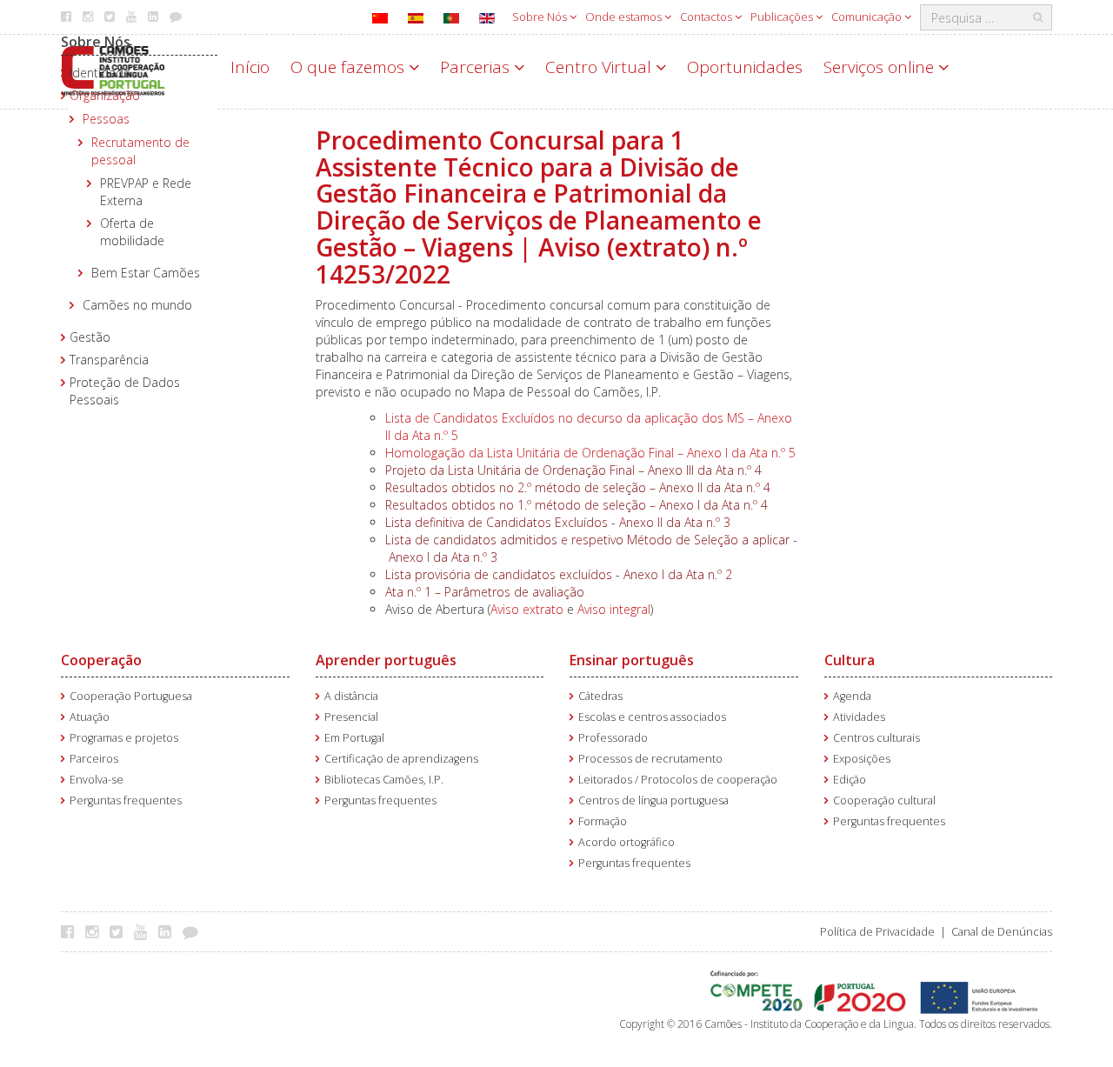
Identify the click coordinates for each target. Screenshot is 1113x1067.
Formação (602, 821)
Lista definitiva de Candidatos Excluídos (496, 522)
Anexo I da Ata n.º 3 (443, 557)
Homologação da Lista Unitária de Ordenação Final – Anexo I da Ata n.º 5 (590, 452)
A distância (351, 696)
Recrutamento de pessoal (140, 151)
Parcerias (477, 67)
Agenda (852, 696)
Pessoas (106, 118)
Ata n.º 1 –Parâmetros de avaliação (484, 592)
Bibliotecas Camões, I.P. (383, 779)
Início (250, 67)
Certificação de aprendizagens (401, 758)
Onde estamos (624, 16)
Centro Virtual (600, 67)
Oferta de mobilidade (132, 232)
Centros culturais (876, 737)
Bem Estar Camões (145, 272)
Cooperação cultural (884, 800)
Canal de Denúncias (1001, 931)
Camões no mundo (137, 305)
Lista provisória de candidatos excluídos (498, 574)
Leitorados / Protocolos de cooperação (677, 779)
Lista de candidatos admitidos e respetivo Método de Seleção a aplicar (587, 539)
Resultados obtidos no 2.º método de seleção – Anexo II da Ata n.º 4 (577, 487)
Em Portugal (354, 737)
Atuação (90, 717)
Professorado (613, 737)
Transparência (109, 359)
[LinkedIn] (169, 931)
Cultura (849, 660)
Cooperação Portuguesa (131, 696)
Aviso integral (613, 609)
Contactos (707, 16)
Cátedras (600, 696)
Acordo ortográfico (626, 842)
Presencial (351, 717)
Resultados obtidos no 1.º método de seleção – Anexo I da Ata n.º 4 (576, 505)
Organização (105, 95)
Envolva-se (96, 779)
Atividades (859, 717)
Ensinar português (632, 660)
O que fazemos (349, 67)
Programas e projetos (124, 737)
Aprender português (386, 660)
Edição (849, 779)
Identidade (100, 72)
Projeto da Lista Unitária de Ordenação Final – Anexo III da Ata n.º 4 (573, 470)
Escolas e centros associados (652, 717)
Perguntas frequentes (126, 800)
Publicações (783, 16)
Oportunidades (745, 67)
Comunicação (867, 16)
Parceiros (94, 758)
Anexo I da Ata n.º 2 (677, 574)
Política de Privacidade (877, 931)
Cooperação (101, 660)
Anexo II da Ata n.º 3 (674, 522)
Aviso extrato (526, 609)
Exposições (861, 758)
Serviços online (880, 67)
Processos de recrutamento (650, 758)
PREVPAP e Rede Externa (145, 192)
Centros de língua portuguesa (653, 800)
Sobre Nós (541, 16)
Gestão (90, 337)
